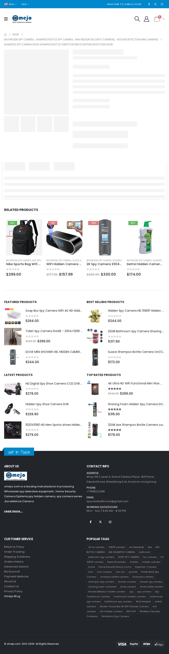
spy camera (144, 591)
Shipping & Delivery (17, 557)
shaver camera (127, 581)
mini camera (104, 571)
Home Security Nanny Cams (115, 567)
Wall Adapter (143, 601)
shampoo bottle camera (114, 576)
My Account (12, 571)
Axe (150, 547)
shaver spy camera (151, 581)
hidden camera (151, 562)
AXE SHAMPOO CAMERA (121, 552)
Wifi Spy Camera (41, 260)
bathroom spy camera (101, 557)
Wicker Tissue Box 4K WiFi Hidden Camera (124, 606)
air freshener (136, 547)
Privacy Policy (13, 591)
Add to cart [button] (35, 226)
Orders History (13, 562)
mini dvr (120, 571)
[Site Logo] (22, 19)
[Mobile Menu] (7, 18)
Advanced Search (16, 567)
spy (131, 591)
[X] (155, 4)
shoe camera (128, 586)
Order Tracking (14, 552)
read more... (13, 511)
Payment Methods (16, 576)
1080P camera (116, 547)
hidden (134, 562)
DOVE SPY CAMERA (128, 557)
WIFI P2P (131, 611)
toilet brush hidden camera (130, 596)
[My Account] (146, 19)
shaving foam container (102, 586)
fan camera (150, 557)
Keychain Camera (145, 567)
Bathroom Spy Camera (18, 260)
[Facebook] (149, 4)
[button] (137, 19)
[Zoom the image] (15, 474)
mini (90, 571)
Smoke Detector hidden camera (107, 591)
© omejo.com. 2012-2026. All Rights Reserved (31, 644)
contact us (11, 586)
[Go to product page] (12, 316)
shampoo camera (143, 576)
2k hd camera (96, 547)
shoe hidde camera (151, 586)
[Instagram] (162, 4)
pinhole (133, 571)
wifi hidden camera (111, 611)
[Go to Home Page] (5, 34)
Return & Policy (14, 547)
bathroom (144, 552)
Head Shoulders (116, 562)
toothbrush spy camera (118, 601)
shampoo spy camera (101, 581)
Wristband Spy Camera (115, 616)
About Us (10, 581)
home (91, 567)
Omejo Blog (12, 596)
